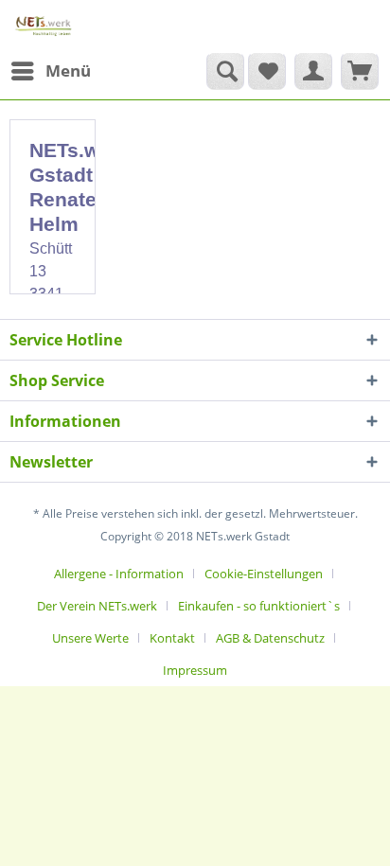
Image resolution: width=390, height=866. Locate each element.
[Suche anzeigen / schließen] (225, 71)
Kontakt (172, 637)
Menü (68, 70)
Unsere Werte (90, 637)
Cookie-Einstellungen (263, 573)
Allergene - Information (119, 573)
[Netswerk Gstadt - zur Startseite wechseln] (44, 26)
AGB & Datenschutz (270, 637)
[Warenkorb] (360, 71)
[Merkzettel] (267, 71)
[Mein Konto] (313, 71)
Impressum (195, 670)
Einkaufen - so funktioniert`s (259, 605)
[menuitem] (50, 71)
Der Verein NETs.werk (97, 605)
